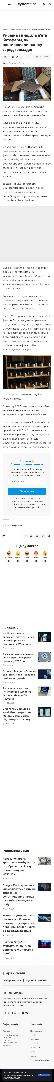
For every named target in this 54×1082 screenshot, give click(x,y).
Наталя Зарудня (9, 63)
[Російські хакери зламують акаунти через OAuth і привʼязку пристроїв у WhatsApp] (44, 637)
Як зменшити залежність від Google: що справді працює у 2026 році (18, 658)
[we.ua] (27, 1013)
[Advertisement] (27, 17)
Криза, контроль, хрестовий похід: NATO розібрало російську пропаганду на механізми (19, 866)
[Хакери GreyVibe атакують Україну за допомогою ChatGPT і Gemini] (44, 944)
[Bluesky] (23, 1013)
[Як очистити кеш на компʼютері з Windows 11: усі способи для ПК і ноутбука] (44, 691)
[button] (44, 1075)
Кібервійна (16, 526)
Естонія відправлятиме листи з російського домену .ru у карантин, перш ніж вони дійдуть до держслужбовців (19, 923)
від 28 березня (31, 147)
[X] (8, 1013)
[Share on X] (13, 57)
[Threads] (19, 1013)
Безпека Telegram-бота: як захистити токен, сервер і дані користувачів (19, 675)
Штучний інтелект (36, 980)
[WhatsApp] (15, 1013)
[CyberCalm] (27, 4)
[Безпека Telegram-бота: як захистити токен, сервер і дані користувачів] (44, 674)
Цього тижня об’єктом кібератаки (23, 422)
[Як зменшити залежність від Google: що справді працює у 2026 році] (44, 657)
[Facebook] (5, 1013)
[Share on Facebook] (9, 57)
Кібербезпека (12, 980)
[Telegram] (12, 1013)
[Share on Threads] (17, 57)
